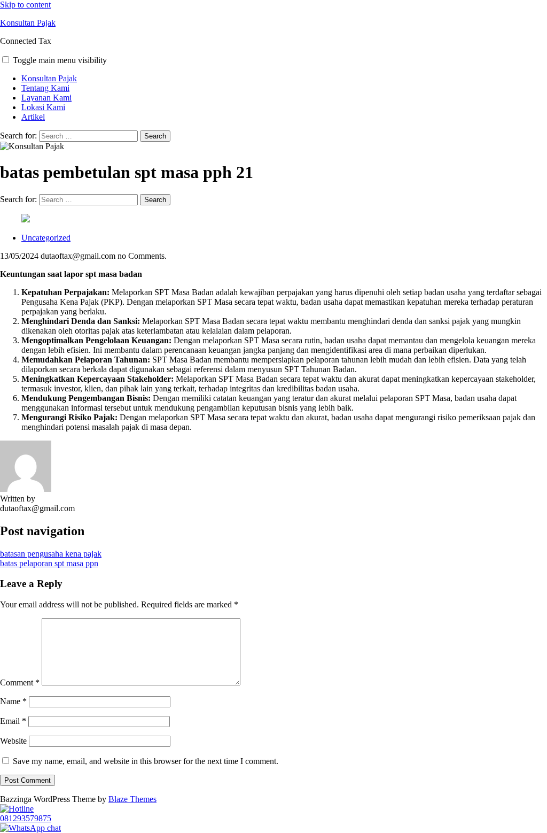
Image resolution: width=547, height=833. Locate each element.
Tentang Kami (45, 87)
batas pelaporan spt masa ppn (49, 563)
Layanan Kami (46, 97)
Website (13, 740)
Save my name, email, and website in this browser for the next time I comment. (145, 761)
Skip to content (25, 4)
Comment (20, 682)
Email (13, 721)
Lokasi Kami (43, 107)
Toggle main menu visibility (60, 60)
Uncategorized (46, 237)
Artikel (33, 116)
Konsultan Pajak (28, 22)
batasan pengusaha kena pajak (50, 553)
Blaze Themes (132, 799)
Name (13, 701)
